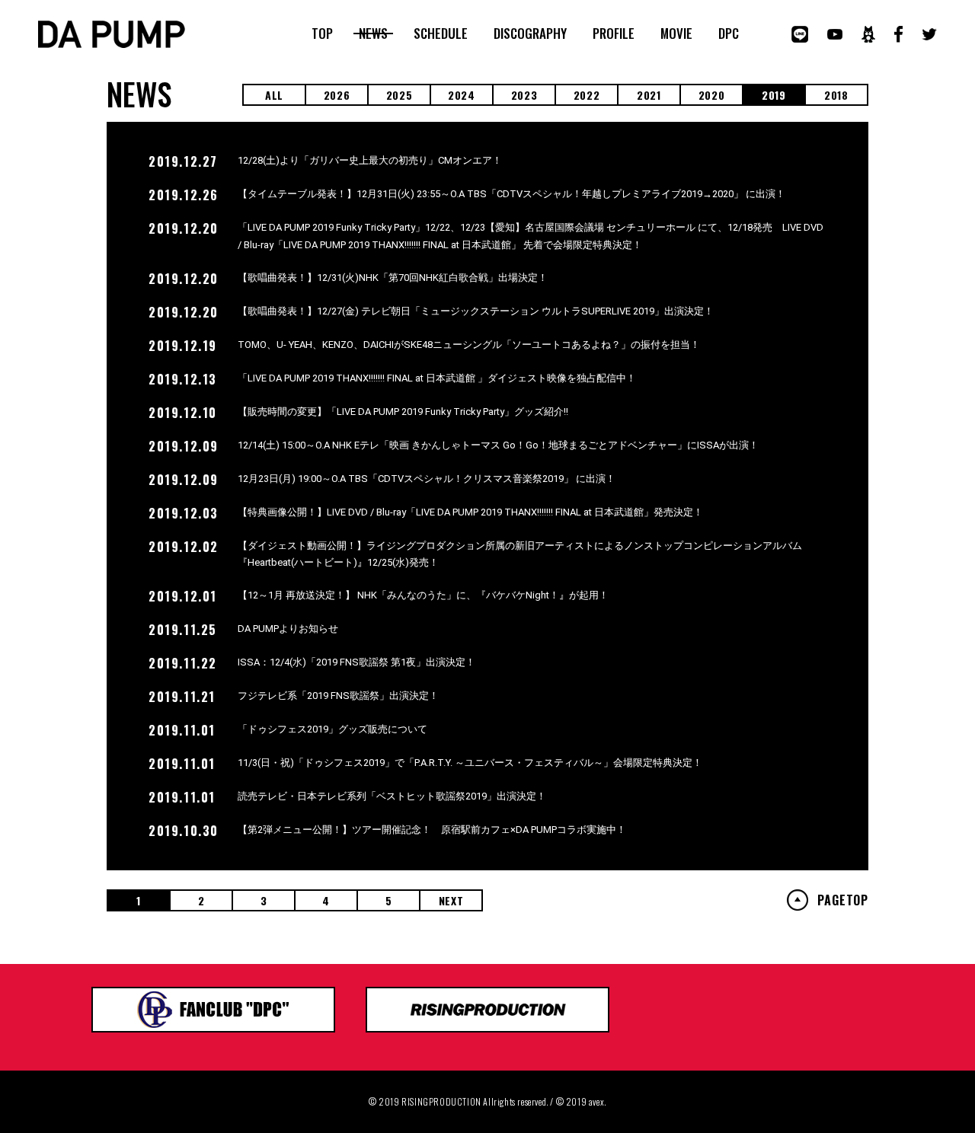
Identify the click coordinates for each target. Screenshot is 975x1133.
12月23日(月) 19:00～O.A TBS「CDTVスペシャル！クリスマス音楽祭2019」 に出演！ (426, 478)
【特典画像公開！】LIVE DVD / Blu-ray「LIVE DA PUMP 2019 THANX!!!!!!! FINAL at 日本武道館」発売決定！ (470, 512)
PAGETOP (842, 900)
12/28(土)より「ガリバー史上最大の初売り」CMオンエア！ (370, 160)
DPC (728, 33)
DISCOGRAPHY (530, 33)
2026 (337, 95)
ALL (274, 95)
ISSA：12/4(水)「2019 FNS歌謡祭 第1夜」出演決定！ (356, 662)
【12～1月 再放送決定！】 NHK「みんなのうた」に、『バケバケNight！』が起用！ (423, 595)
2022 (587, 95)
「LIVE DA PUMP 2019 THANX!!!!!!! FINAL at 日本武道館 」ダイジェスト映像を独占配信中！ (437, 378)
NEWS (373, 33)
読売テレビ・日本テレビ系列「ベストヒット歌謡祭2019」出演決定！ (392, 796)
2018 (836, 95)
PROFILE (614, 33)
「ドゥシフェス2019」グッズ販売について (332, 729)
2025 (399, 95)
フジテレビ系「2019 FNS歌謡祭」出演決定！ (338, 695)
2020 (711, 95)
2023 (524, 95)
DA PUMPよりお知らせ (288, 628)
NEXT (451, 900)
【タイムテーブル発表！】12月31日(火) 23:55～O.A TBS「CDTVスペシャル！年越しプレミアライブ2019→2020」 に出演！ (511, 193)
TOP (322, 33)
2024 (461, 95)
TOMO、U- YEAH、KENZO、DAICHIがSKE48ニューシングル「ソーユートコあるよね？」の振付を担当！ (469, 344)
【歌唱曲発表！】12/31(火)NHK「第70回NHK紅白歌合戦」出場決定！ (393, 277)
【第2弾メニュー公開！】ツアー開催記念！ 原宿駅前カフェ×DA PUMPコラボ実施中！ (432, 829)
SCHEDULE (441, 33)
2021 (649, 95)
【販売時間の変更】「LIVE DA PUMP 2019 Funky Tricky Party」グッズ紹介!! (403, 411)
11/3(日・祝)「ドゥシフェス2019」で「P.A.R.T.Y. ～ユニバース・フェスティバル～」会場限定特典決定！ (470, 762)
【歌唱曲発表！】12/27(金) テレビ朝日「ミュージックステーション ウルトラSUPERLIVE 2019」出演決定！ (476, 311)
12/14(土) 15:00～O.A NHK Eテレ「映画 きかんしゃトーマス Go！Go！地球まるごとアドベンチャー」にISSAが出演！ (498, 445)
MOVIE (676, 33)
